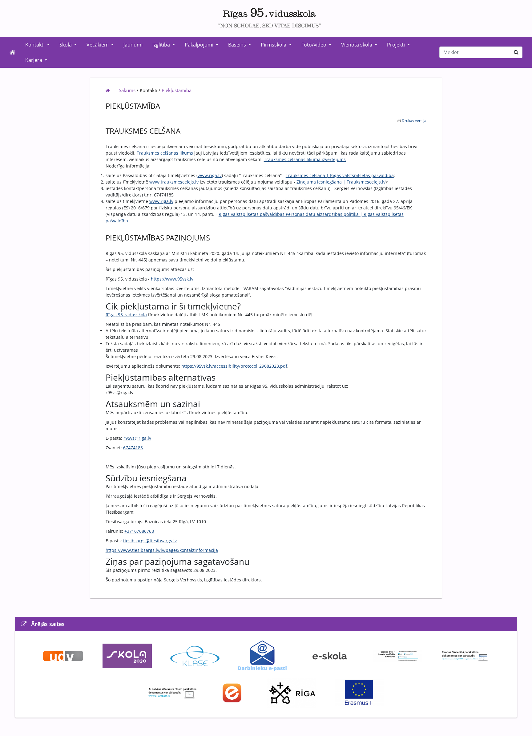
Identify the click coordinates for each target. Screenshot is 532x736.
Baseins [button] (237, 44)
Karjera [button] (34, 60)
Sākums (127, 90)
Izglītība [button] (161, 44)
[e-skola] (329, 655)
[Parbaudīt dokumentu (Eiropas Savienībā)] (465, 655)
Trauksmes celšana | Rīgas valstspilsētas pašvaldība (340, 175)
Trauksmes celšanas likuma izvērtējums (305, 159)
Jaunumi (133, 44)
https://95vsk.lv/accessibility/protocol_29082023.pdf (234, 366)
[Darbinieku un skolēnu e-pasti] (262, 655)
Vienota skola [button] (357, 44)
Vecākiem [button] (98, 44)
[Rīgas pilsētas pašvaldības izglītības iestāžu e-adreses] (232, 692)
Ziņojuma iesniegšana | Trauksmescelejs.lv (340, 182)
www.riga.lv (210, 175)
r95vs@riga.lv (137, 438)
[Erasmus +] (359, 692)
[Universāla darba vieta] (63, 655)
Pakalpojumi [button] (200, 44)
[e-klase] (195, 655)
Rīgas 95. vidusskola (126, 314)
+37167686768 (139, 531)
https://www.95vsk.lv (172, 279)
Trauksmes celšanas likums (165, 153)
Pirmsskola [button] (274, 44)
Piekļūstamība (176, 90)
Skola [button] (66, 44)
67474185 (133, 448)
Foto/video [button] (314, 44)
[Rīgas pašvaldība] (292, 692)
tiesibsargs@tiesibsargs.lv (150, 541)
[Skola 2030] (127, 655)
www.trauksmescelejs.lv (174, 182)
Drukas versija (414, 120)
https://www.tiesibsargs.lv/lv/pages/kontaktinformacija (162, 550)
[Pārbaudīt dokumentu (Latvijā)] (172, 692)
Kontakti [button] (35, 44)
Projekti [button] (396, 44)
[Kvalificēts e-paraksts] (397, 655)
